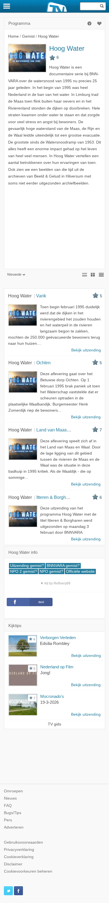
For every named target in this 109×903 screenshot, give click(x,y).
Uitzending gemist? (27, 566)
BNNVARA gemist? (63, 566)
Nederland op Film (57, 666)
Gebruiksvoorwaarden (23, 842)
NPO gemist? (51, 571)
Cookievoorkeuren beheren (28, 871)
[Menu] (7, 6)
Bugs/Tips (12, 813)
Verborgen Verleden (58, 637)
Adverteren (13, 827)
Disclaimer (13, 864)
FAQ (8, 806)
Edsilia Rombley (55, 643)
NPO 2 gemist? (23, 571)
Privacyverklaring (19, 850)
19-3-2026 (49, 702)
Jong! (45, 672)
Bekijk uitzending (86, 656)
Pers (8, 820)
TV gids (54, 724)
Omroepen (13, 791)
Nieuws (10, 798)
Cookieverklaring (19, 857)
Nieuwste (14, 274)
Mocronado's (52, 696)
